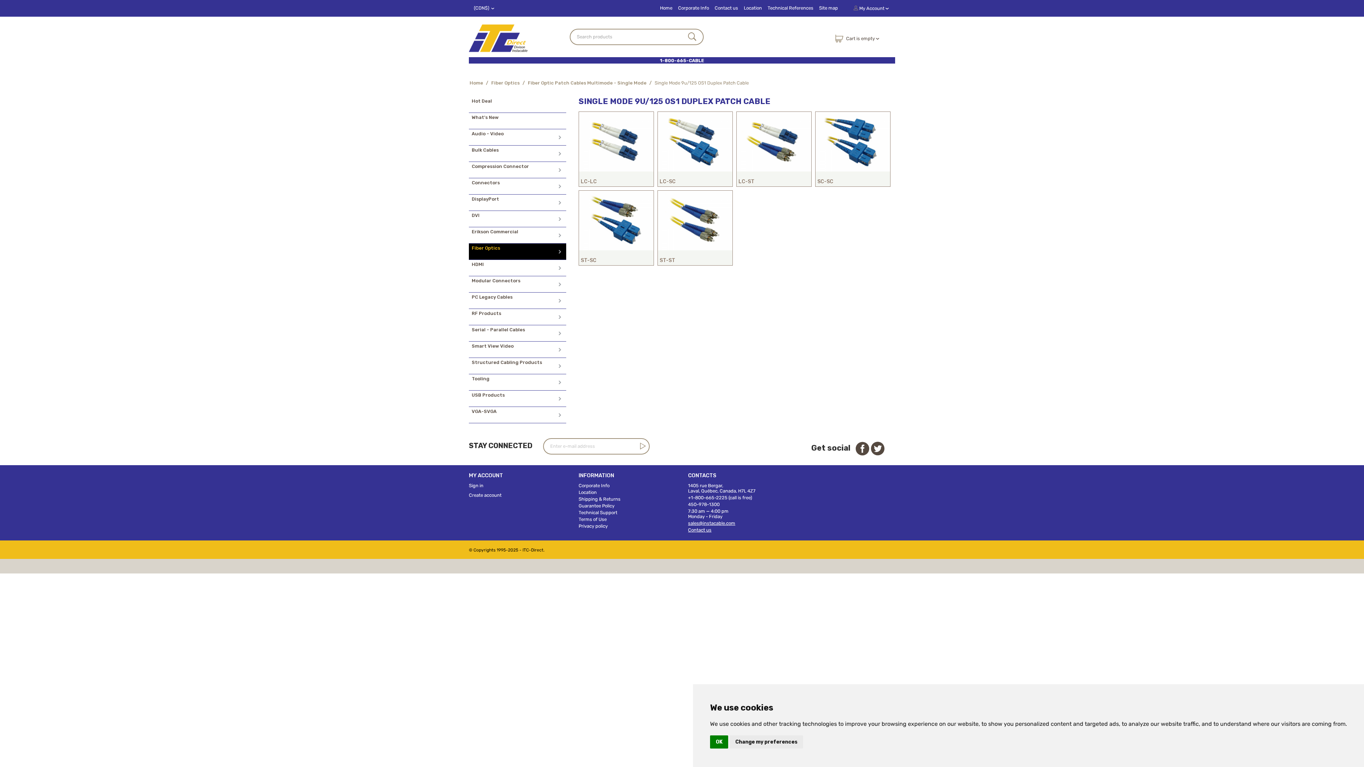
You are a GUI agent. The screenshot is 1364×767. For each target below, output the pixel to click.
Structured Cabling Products (507, 362)
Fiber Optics (505, 83)
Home (666, 8)
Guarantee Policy (597, 505)
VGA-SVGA (484, 411)
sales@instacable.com (711, 523)
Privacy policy (593, 526)
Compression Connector (500, 166)
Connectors (486, 182)
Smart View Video (493, 346)
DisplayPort (485, 199)
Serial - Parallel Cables (498, 329)
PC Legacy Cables (492, 297)
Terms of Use (593, 519)
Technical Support (598, 512)
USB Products (488, 395)
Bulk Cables (485, 150)
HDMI (478, 264)
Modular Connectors (496, 280)
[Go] (641, 446)
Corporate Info (693, 8)
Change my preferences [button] (766, 742)
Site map (828, 8)
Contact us (726, 8)
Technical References (790, 8)
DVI (476, 215)
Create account (485, 495)
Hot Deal (482, 101)
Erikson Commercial (495, 231)
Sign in (476, 485)
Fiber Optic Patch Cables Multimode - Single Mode (587, 83)
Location (753, 8)
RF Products (486, 313)
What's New (485, 117)
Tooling (480, 378)
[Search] (692, 37)
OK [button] (719, 742)
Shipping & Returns (600, 499)
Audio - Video (488, 133)
